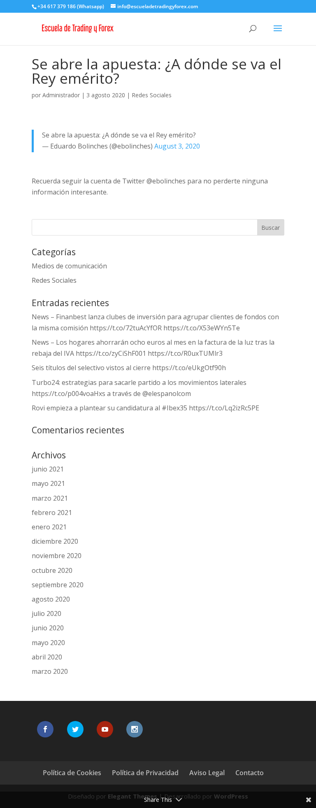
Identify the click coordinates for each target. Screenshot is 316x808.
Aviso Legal (207, 772)
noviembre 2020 (56, 555)
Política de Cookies (72, 772)
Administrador (61, 95)
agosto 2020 (51, 599)
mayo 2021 (48, 483)
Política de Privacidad (145, 772)
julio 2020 (46, 613)
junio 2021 (48, 469)
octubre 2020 (52, 570)
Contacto (249, 772)
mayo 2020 (48, 642)
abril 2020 (47, 657)
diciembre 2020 (55, 541)
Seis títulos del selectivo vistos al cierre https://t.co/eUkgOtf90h (129, 367)
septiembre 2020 (58, 584)
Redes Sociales (152, 95)
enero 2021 (49, 526)
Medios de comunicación (69, 265)
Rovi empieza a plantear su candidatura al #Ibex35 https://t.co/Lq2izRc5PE (145, 407)
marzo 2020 (50, 671)
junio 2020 (48, 627)
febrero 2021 (52, 512)
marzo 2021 (50, 498)
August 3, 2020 (177, 146)
